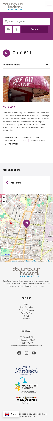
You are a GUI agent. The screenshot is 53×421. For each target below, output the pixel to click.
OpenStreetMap (31, 261)
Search (34, 29)
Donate (26, 319)
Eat (37, 137)
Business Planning (26, 310)
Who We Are (26, 313)
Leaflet (14, 261)
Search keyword (6, 21)
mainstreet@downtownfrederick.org (26, 346)
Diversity (26, 137)
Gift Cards (10, 141)
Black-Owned (11, 137)
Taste (23, 141)
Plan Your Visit (26, 307)
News (26, 316)
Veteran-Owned (38, 141)
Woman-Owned (11, 144)
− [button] (4, 201)
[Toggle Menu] (49, 4)
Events (26, 304)
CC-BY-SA (48, 261)
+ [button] (4, 197)
